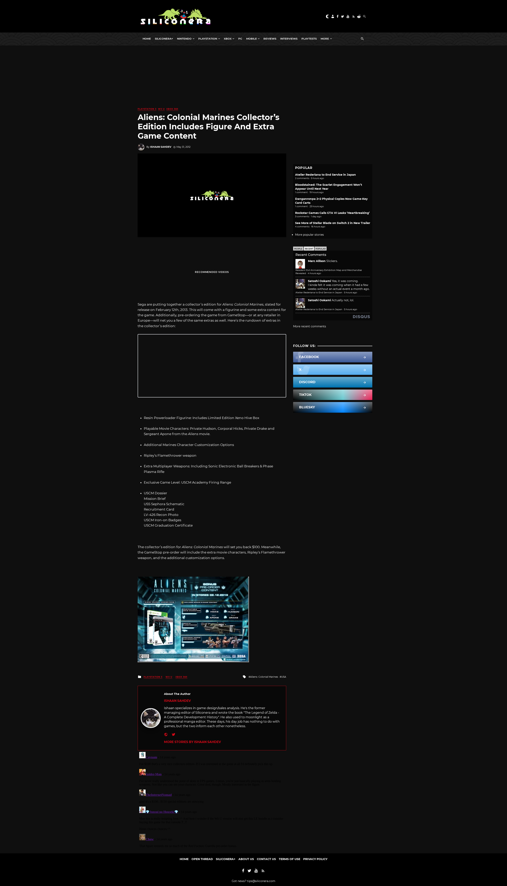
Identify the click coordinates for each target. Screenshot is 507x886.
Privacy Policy (315, 859)
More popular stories (309, 234)
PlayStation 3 (147, 109)
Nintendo (184, 38)
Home (147, 38)
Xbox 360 (172, 109)
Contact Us (266, 859)
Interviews (288, 38)
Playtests (309, 38)
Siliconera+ (164, 38)
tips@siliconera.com (261, 881)
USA (283, 676)
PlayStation (207, 38)
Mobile (251, 38)
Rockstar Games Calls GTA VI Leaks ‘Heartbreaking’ (332, 213)
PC (240, 38)
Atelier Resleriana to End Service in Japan (325, 174)
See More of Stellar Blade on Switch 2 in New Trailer (332, 223)
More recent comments (309, 326)
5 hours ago (350, 292)
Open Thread (202, 859)
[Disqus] (212, 799)
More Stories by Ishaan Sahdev (192, 742)
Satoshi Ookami (319, 281)
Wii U (161, 109)
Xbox (228, 38)
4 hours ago (314, 273)
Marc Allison (317, 261)
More (325, 38)
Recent (309, 249)
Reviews (269, 38)
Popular (320, 249)
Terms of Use (289, 859)
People (298, 249)
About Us (246, 859)
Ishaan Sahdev (160, 146)
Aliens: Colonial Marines (264, 676)
